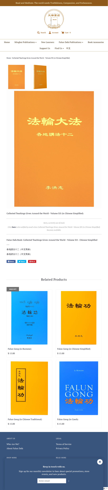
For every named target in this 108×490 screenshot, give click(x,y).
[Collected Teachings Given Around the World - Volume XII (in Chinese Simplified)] (16, 77)
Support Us (45, 48)
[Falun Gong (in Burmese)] (29, 318)
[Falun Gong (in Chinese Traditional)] (29, 388)
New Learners (47, 42)
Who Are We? (13, 444)
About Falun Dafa (15, 448)
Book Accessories (96, 42)
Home (7, 42)
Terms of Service (63, 444)
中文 (68, 48)
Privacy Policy (62, 448)
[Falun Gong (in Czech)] (78, 388)
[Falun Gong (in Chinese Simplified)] (78, 318)
